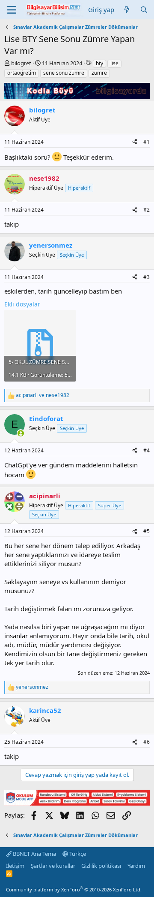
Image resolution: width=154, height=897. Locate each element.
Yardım (136, 866)
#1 (146, 141)
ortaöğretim (21, 72)
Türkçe (77, 854)
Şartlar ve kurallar (53, 866)
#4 (146, 450)
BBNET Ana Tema (34, 854)
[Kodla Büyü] (77, 96)
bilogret (21, 63)
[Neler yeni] (126, 10)
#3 (146, 277)
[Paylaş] (134, 142)
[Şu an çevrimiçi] (21, 433)
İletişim (15, 866)
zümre (99, 72)
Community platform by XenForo (74, 889)
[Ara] (144, 10)
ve (42, 395)
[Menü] (12, 9)
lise (114, 63)
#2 (146, 209)
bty (99, 63)
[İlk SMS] (77, 803)
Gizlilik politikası (101, 866)
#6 (146, 741)
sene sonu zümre (63, 72)
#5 (146, 531)
